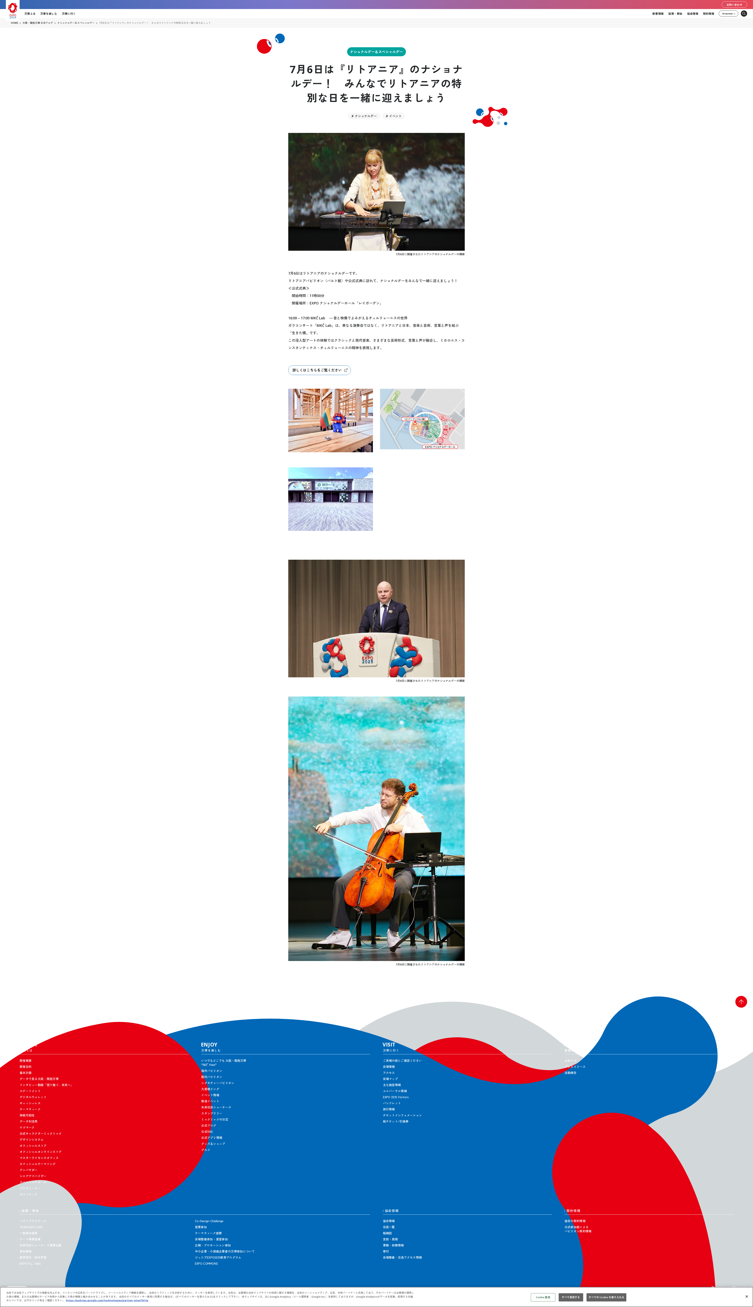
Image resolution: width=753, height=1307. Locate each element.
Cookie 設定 (543, 1297)
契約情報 (708, 13)
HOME (14, 23)
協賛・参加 (675, 13)
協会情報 (692, 13)
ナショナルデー (366, 116)
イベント (395, 116)
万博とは (29, 13)
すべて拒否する (571, 1297)
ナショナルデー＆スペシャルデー (376, 51)
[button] (741, 1002)
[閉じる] (746, 1296)
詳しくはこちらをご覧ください (317, 370)
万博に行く (69, 13)
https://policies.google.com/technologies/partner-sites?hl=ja (107, 1300)
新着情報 (658, 13)
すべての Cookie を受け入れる (606, 1297)
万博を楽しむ (48, 13)
